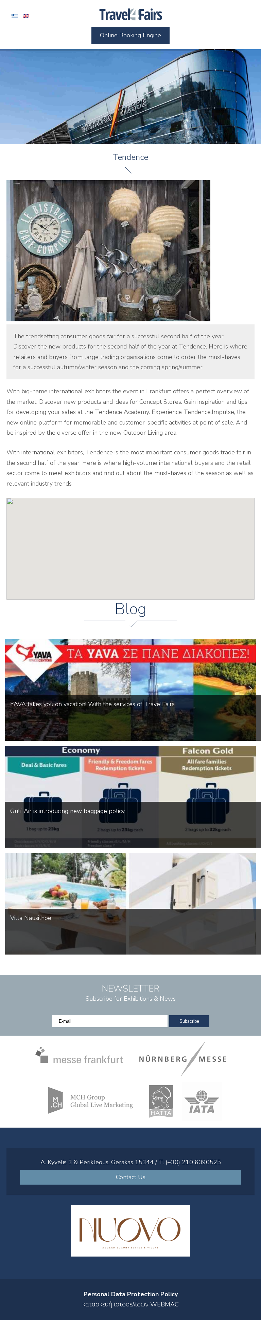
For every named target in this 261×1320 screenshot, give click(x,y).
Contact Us (130, 1177)
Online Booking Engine (130, 35)
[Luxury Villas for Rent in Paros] (130, 1254)
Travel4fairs (130, 22)
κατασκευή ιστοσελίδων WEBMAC (130, 1304)
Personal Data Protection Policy (131, 1294)
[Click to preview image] (108, 319)
